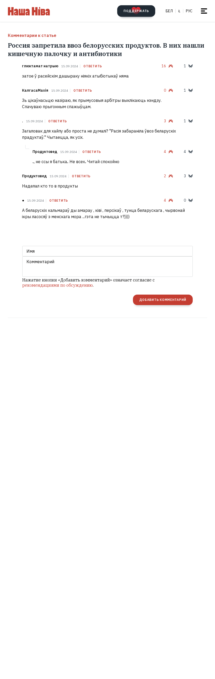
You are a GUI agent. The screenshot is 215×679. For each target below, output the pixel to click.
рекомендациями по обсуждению (57, 285)
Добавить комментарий (162, 300)
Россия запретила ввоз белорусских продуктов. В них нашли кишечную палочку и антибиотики (106, 49)
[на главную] (29, 11)
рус (189, 11)
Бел (169, 11)
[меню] (204, 11)
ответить (92, 66)
